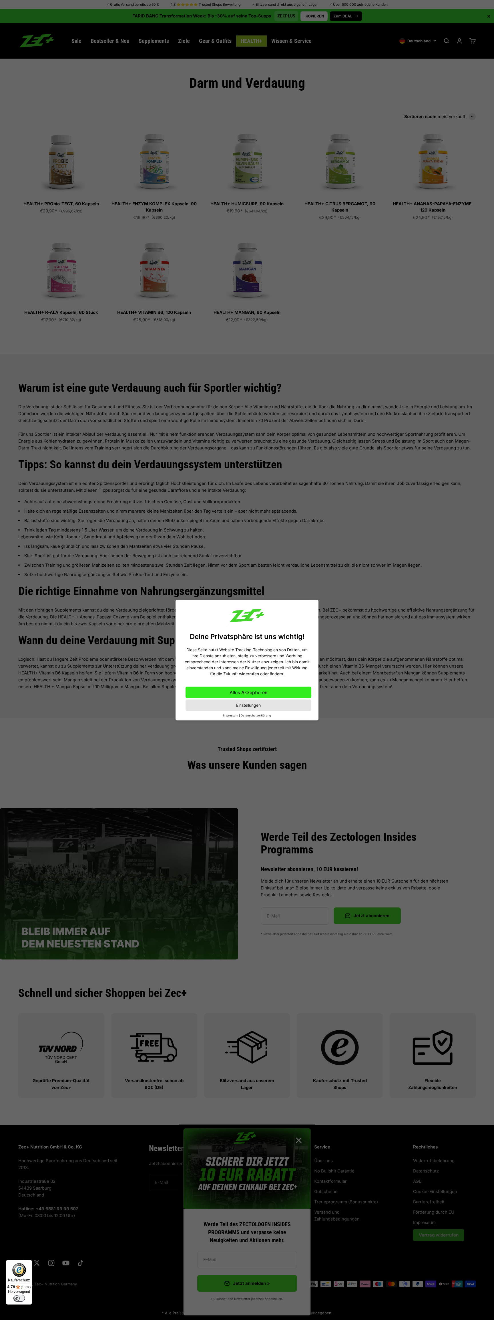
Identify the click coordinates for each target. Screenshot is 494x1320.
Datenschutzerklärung (256, 715)
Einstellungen (248, 705)
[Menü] (28, 1263)
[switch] (19, 1298)
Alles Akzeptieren (249, 692)
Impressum (230, 715)
